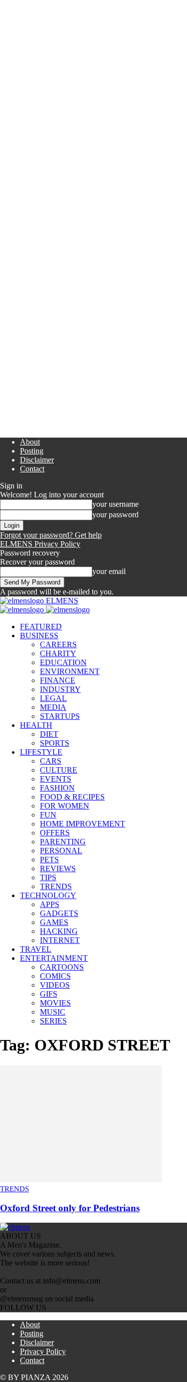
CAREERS (58, 644)
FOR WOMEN (64, 806)
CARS (50, 761)
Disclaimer (37, 460)
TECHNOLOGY (48, 895)
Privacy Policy (43, 1351)
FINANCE (57, 680)
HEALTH (36, 725)
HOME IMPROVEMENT (82, 823)
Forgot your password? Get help (51, 535)
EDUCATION (63, 662)
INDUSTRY (60, 689)
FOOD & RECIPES (72, 797)
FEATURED (41, 626)
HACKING (59, 931)
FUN (48, 814)
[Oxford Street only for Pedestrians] (81, 1179)
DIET (49, 734)
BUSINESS (39, 635)
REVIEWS (58, 868)
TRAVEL (35, 949)
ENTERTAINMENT (54, 958)
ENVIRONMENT (70, 671)
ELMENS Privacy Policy (40, 544)
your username (115, 504)
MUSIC (52, 1012)
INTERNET (60, 940)
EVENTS (55, 779)
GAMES (54, 922)
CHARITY (58, 653)
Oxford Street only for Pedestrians (70, 1208)
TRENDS (56, 886)
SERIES (53, 1021)
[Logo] (23, 609)
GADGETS (59, 913)
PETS (49, 859)
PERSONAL (61, 850)
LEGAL (53, 698)
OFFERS (55, 832)
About (30, 442)
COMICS (55, 976)
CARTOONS (62, 967)
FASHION (57, 788)
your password (115, 514)
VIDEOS (55, 985)
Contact (32, 468)
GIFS (48, 994)
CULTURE (58, 770)
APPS (49, 904)
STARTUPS (60, 716)
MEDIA (53, 707)
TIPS (48, 877)
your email (109, 571)
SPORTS (54, 743)
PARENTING (63, 841)
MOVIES (55, 1003)
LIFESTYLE (41, 752)
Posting (31, 451)
